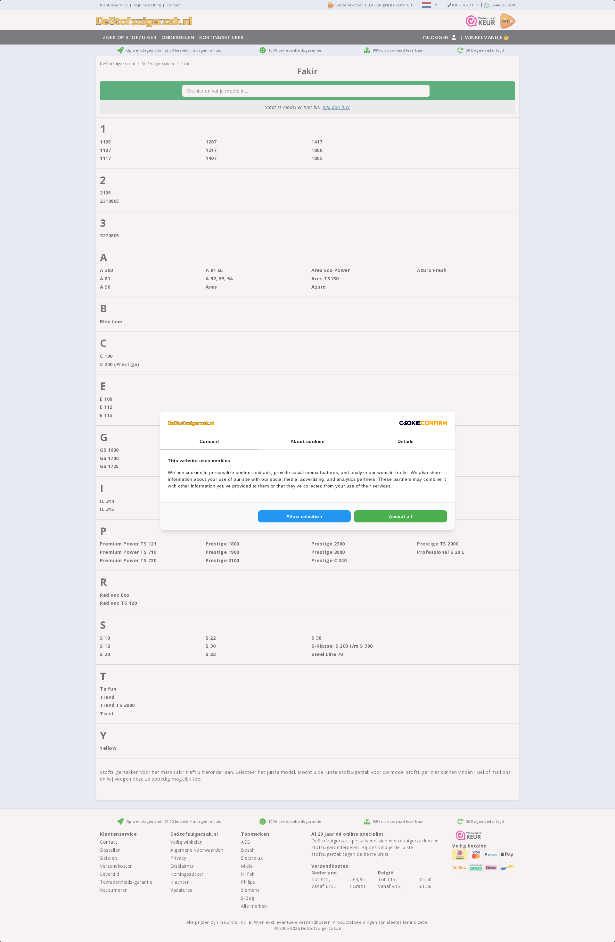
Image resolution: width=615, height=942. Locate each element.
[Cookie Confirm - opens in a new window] (423, 423)
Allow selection (304, 516)
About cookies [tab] (308, 441)
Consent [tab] (209, 441)
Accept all (400, 516)
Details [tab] (406, 441)
